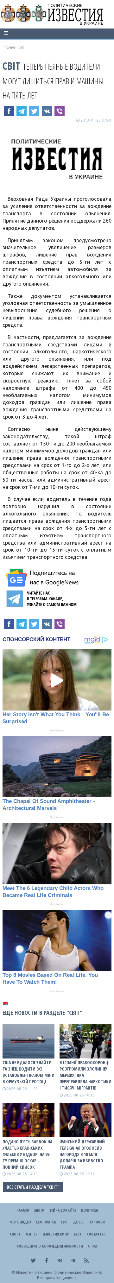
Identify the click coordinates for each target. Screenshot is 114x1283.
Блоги (39, 1210)
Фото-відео (20, 1222)
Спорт (15, 1234)
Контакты (95, 1234)
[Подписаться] (43, 577)
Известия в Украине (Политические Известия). (59, 1272)
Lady (77, 1234)
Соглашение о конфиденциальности (50, 1246)
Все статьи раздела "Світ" (33, 1187)
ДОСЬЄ (78, 1222)
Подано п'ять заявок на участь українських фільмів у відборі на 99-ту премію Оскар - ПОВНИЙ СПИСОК (27, 1154)
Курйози (97, 1222)
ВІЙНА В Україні (63, 1210)
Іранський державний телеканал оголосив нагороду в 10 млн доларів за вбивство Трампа (82, 1154)
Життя (31, 1234)
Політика (89, 1210)
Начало (22, 1210)
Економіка (46, 1222)
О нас (93, 1246)
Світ (11, 66)
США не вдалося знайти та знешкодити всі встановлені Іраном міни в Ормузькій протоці (28, 1071)
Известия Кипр (55, 1234)
